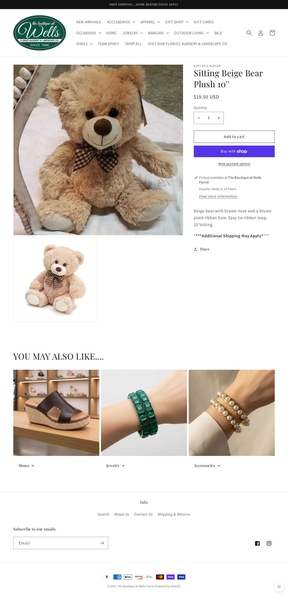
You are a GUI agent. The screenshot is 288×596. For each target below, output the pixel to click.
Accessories (204, 465)
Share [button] (205, 249)
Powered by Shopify (168, 586)
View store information (218, 196)
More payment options (234, 164)
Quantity (200, 107)
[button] (120, 21)
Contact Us (143, 514)
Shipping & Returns (174, 514)
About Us (121, 514)
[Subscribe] (102, 543)
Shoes (24, 465)
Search (103, 514)
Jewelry (113, 465)
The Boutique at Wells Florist (136, 586)
